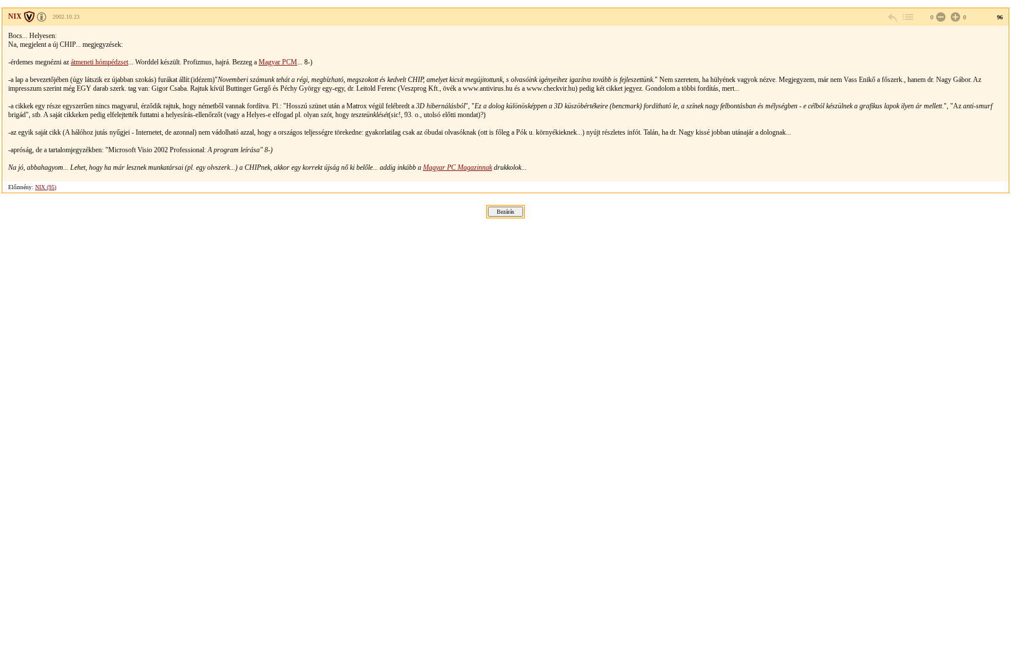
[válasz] (893, 17)
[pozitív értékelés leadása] (954, 17)
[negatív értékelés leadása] (939, 17)
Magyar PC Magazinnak (457, 167)
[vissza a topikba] (907, 17)
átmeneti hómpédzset (99, 62)
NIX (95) (45, 187)
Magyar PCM (278, 62)
